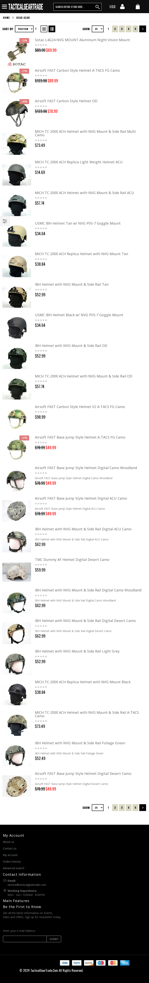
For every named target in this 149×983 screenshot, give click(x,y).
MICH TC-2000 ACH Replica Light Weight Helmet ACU (79, 162)
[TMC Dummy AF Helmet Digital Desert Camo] (16, 572)
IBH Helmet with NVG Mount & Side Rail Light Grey (77, 651)
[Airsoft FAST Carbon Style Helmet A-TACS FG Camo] (16, 83)
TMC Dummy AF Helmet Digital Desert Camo (72, 559)
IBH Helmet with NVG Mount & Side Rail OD (71, 345)
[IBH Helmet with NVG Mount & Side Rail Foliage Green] (16, 755)
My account (10, 855)
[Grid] (44, 28)
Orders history (12, 861)
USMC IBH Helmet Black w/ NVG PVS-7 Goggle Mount (79, 315)
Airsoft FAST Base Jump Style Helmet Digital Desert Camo (83, 773)
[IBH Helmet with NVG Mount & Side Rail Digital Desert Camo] (16, 633)
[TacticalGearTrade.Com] (26, 6)
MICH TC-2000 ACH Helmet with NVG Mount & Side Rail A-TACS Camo (87, 714)
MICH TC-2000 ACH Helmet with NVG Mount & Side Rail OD (83, 376)
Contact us (9, 848)
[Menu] (4, 6)
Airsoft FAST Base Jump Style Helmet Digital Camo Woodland (86, 467)
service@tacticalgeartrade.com (27, 885)
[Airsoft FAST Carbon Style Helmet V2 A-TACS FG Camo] (16, 419)
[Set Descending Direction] (36, 28)
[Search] (97, 6)
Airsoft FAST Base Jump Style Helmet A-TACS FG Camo (80, 437)
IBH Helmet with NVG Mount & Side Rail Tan (71, 284)
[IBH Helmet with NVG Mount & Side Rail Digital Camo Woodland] (16, 602)
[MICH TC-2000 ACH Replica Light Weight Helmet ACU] (16, 174)
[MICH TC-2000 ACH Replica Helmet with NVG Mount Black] (16, 694)
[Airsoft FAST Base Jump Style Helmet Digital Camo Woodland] (16, 480)
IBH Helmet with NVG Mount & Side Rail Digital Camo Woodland (88, 590)
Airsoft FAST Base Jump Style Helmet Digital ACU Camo (81, 498)
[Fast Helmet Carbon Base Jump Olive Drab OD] (16, 113)
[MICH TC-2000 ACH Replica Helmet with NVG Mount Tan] (16, 266)
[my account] (122, 7)
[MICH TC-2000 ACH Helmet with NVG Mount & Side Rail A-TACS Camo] (16, 725)
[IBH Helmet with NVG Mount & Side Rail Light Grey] (16, 663)
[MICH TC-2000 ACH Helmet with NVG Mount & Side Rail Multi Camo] (16, 144)
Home (6, 18)
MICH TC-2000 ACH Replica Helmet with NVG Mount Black (83, 682)
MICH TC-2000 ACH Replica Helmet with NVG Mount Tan (81, 253)
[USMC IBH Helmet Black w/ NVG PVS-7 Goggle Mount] (16, 327)
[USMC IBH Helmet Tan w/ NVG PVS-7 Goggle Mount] (16, 235)
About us (8, 842)
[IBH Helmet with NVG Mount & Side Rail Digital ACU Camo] (16, 541)
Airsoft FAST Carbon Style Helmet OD (66, 101)
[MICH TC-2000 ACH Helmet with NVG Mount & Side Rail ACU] (16, 205)
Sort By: (7, 29)
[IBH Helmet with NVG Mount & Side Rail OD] (16, 358)
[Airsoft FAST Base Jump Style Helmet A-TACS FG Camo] (16, 449)
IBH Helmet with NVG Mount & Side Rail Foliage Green (80, 743)
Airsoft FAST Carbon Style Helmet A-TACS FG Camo (77, 70)
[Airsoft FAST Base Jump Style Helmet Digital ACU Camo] (16, 511)
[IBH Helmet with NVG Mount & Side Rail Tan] (16, 297)
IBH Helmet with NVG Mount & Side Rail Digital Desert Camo (85, 620)
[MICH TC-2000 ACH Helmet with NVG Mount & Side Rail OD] (16, 388)
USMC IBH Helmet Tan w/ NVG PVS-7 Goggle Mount (78, 223)
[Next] (142, 29)
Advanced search (13, 868)
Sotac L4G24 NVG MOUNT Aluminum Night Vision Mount (82, 39)
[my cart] (138, 7)
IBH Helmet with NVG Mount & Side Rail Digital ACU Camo (83, 529)
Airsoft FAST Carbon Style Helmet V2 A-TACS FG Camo (80, 406)
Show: (86, 29)
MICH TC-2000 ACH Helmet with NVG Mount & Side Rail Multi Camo (85, 133)
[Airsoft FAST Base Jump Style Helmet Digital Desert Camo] (16, 786)
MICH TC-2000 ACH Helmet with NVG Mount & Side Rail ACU (84, 192)
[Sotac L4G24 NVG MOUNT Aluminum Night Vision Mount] (16, 52)
